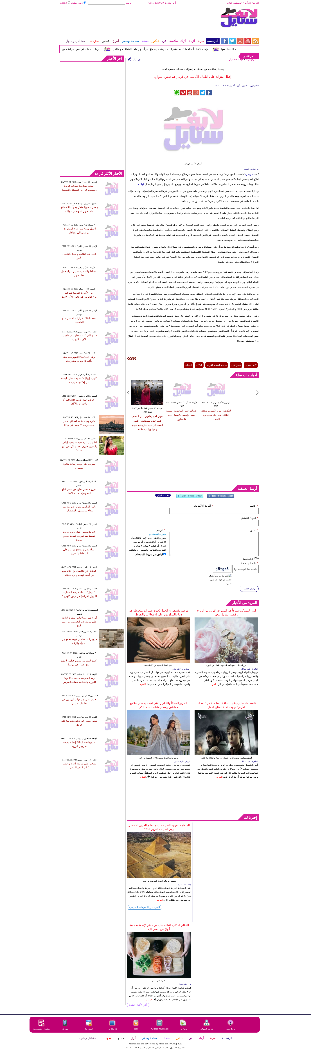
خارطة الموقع (207, 1028)
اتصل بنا (89, 1028)
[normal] (134, 59)
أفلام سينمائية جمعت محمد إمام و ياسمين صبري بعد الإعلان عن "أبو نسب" (79, 446)
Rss (136, 1028)
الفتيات (188, 365)
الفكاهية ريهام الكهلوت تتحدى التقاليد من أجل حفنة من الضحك (216, 415)
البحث (129, 2)
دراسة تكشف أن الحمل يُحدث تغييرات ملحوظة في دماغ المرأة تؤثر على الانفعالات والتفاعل (174, 49)
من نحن (183, 1028)
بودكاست (230, 1028)
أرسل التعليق (249, 588)
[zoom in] (129, 59)
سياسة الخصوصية (41, 1028)
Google (63, 2)
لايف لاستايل (236, 59)
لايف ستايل (77, 2)
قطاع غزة (249, 174)
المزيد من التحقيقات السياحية (144, 907)
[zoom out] (139, 59)
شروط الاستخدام (157, 534)
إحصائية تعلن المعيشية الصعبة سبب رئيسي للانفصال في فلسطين (181, 415)
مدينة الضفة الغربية (216, 365)
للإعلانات (112, 1028)
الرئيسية (251, 59)
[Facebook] (221, 497)
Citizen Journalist (159, 1028)
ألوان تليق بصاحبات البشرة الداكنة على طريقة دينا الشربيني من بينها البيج (79, 621)
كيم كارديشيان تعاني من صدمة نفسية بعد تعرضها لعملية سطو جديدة (79, 536)
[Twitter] (190, 497)
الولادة (141, 184)
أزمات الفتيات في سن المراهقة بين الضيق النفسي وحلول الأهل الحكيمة (74, 49)
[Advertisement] (139, 19)
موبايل (65, 1028)
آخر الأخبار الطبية (138, 1005)
